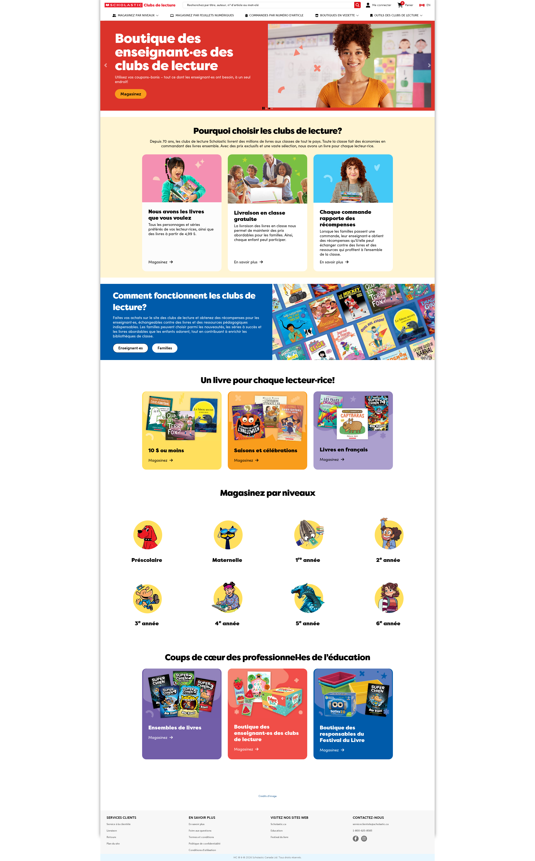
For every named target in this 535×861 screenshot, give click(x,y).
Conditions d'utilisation (202, 850)
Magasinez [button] (130, 94)
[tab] (266, 108)
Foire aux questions (200, 830)
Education (277, 830)
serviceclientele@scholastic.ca (371, 824)
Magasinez (158, 262)
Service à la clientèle (119, 824)
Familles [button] (165, 348)
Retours (111, 837)
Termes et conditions (201, 837)
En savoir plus (246, 262)
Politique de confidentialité (204, 843)
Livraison (112, 830)
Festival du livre (279, 837)
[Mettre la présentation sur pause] (263, 108)
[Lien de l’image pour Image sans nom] (147, 533)
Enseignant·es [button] (130, 348)
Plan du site (113, 843)
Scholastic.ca (278, 824)
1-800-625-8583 (362, 830)
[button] (135, 15)
